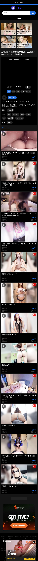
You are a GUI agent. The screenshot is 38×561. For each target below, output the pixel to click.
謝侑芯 (28, 114)
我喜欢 (8, 87)
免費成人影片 (18, 537)
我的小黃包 (25, 537)
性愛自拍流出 (33, 537)
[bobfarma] (4, 97)
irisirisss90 (19, 118)
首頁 (4, 541)
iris (4, 118)
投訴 (13, 91)
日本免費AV (10, 537)
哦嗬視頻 (3, 537)
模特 (22, 114)
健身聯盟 (10, 118)
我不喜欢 (11, 87)
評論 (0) (28, 91)
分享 (22, 91)
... (19, 498)
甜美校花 (15, 114)
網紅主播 (10, 110)
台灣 (9, 114)
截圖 (18, 91)
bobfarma (12, 97)
